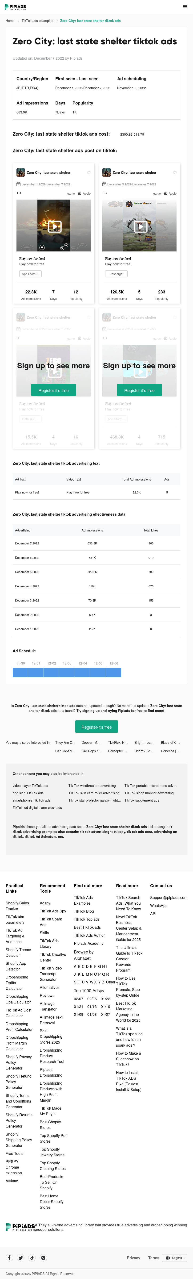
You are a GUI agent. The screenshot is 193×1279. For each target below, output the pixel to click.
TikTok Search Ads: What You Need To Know (128, 903)
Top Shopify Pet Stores (53, 1138)
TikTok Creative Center (53, 957)
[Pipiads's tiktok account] (32, 1258)
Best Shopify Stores (50, 1124)
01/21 (78, 1006)
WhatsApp (159, 905)
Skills (44, 932)
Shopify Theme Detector (18, 952)
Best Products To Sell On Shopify (51, 1182)
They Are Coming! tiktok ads (68, 742)
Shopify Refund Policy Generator (19, 1081)
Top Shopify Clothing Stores (53, 1165)
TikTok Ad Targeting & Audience (15, 936)
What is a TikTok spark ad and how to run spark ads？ (129, 1036)
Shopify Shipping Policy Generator (19, 1139)
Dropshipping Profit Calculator (19, 1026)
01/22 (105, 998)
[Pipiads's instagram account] (43, 1258)
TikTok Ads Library (49, 943)
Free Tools (14, 1153)
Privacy (133, 1257)
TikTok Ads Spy (53, 911)
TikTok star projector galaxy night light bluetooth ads (96, 800)
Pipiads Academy (88, 943)
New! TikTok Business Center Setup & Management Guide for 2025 (129, 928)
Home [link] (11, 20)
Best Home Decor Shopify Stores (52, 1201)
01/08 (91, 1014)
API (153, 913)
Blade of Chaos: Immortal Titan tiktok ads (174, 742)
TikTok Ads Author (89, 935)
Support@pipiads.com (168, 897)
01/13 (91, 1006)
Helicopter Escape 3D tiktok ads (121, 750)
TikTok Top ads (87, 919)
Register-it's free (53, 390)
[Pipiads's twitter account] (20, 1258)
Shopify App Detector (16, 966)
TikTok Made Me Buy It (50, 1110)
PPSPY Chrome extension (14, 1167)
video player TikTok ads (30, 785)
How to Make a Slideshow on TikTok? (128, 1058)
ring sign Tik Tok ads (28, 792)
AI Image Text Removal (51, 1019)
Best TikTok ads (87, 927)
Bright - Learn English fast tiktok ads (148, 742)
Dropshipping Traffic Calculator (17, 982)
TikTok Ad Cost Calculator (18, 1012)
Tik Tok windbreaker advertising (92, 785)
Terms (153, 1257)
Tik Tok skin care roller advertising (93, 792)
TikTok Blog (84, 911)
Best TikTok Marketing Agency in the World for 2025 (128, 1011)
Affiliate (12, 1180)
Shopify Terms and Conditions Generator (18, 1101)
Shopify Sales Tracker (17, 905)
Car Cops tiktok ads (68, 750)
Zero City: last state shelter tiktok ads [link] (90, 20)
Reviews (47, 995)
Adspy (45, 903)
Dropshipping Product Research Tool (52, 1055)
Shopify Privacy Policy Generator (19, 1062)
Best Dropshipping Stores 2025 (51, 1036)
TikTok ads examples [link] (38, 20)
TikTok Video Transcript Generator (51, 973)
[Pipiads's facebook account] (9, 1258)
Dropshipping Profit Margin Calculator (17, 1043)
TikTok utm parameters (15, 919)
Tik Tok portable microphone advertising (152, 785)
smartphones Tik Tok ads (31, 800)
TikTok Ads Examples (83, 900)
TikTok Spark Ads (51, 921)
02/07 (78, 998)
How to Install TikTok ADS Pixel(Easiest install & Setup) (128, 1081)
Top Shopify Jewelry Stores (52, 1152)
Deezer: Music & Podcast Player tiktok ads (95, 742)
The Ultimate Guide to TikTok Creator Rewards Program (129, 959)
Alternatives (50, 987)
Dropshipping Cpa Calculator (18, 999)
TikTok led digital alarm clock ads (37, 807)
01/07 (105, 1014)
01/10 (105, 1006)
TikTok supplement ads (142, 800)
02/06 (91, 998)
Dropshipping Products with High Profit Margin (51, 1091)
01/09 (78, 1014)
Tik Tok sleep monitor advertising (149, 792)
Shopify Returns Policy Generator (19, 1120)
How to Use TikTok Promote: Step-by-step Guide (128, 986)
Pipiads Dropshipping (51, 1072)
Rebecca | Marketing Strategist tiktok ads (174, 750)
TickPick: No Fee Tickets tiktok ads (121, 742)
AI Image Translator (48, 1006)
